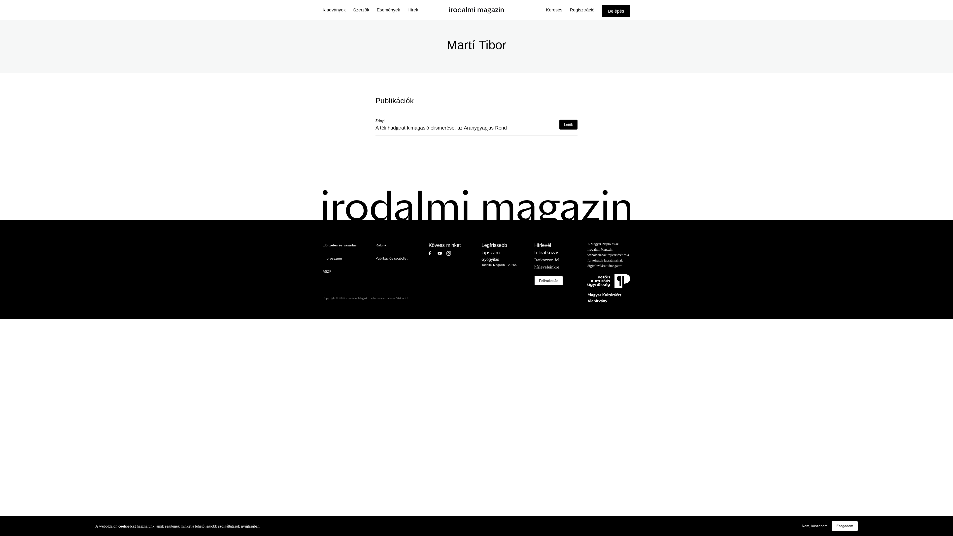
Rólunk (380, 245)
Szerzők (361, 9)
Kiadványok (334, 9)
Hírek (413, 9)
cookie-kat (127, 526)
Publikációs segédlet (391, 258)
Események (388, 9)
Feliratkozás (548, 281)
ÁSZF (327, 271)
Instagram (450, 253)
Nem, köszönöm (814, 526)
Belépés (616, 11)
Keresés (554, 9)
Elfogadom (844, 526)
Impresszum (332, 258)
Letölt (568, 125)
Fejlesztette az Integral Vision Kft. (389, 298)
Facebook (433, 253)
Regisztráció (582, 9)
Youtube (442, 253)
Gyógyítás (490, 259)
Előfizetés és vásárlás (340, 245)
